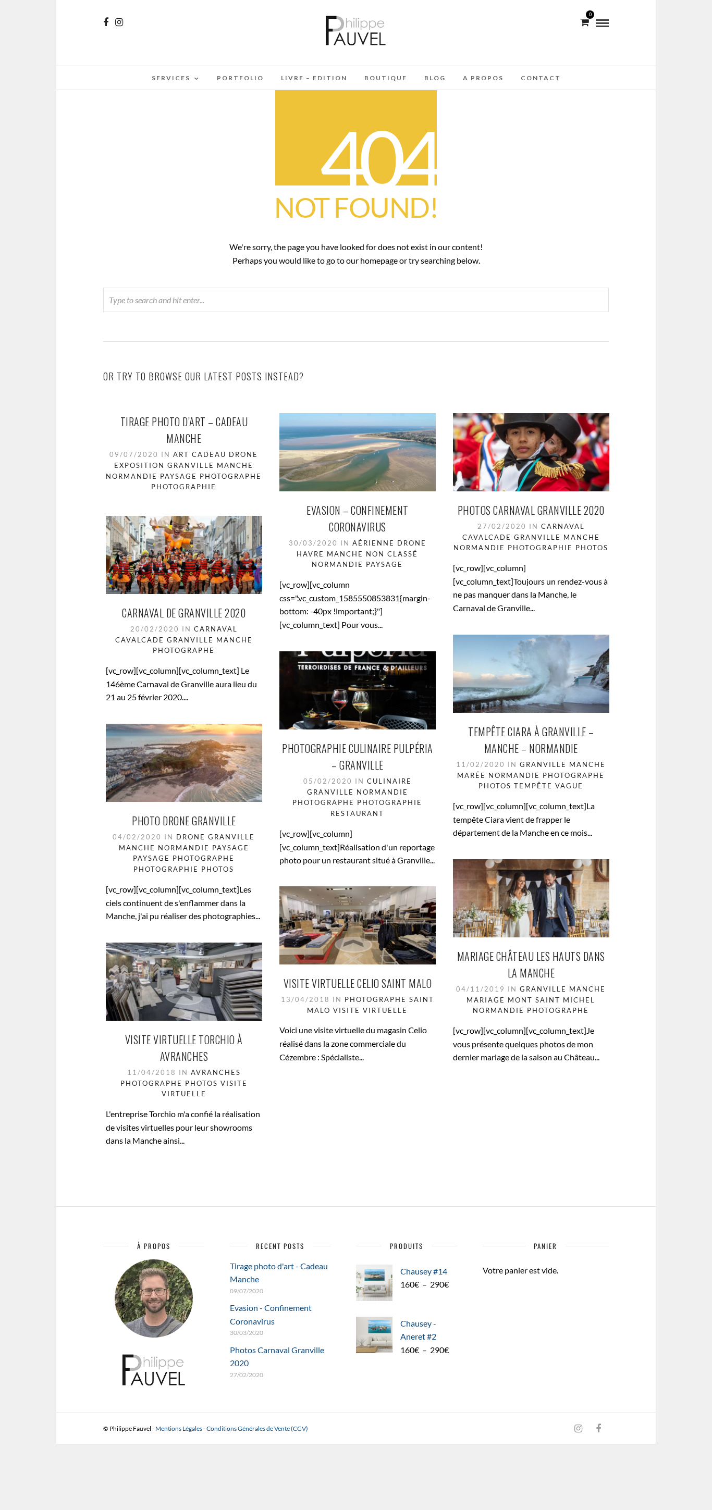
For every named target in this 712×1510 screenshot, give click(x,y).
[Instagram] (119, 22)
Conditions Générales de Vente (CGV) (257, 1428)
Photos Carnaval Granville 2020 (531, 510)
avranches (216, 1072)
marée (471, 775)
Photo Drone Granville (184, 820)
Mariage (486, 1000)
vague (569, 786)
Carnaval (563, 526)
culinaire (389, 781)
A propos (483, 78)
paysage (178, 476)
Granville (190, 465)
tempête (533, 786)
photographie (183, 486)
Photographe (231, 476)
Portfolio (240, 78)
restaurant (357, 813)
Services (171, 78)
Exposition (139, 465)
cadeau (209, 454)
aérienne (373, 543)
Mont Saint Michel (551, 1000)
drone (243, 454)
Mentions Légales (178, 1428)
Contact (541, 78)
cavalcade (486, 537)
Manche (235, 465)
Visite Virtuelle (370, 1010)
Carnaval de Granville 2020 (183, 613)
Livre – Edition (314, 78)
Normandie (131, 476)
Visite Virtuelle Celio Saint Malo (358, 983)
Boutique (385, 78)
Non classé (392, 554)
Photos (591, 547)
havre (310, 554)
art (181, 454)
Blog (435, 78)
